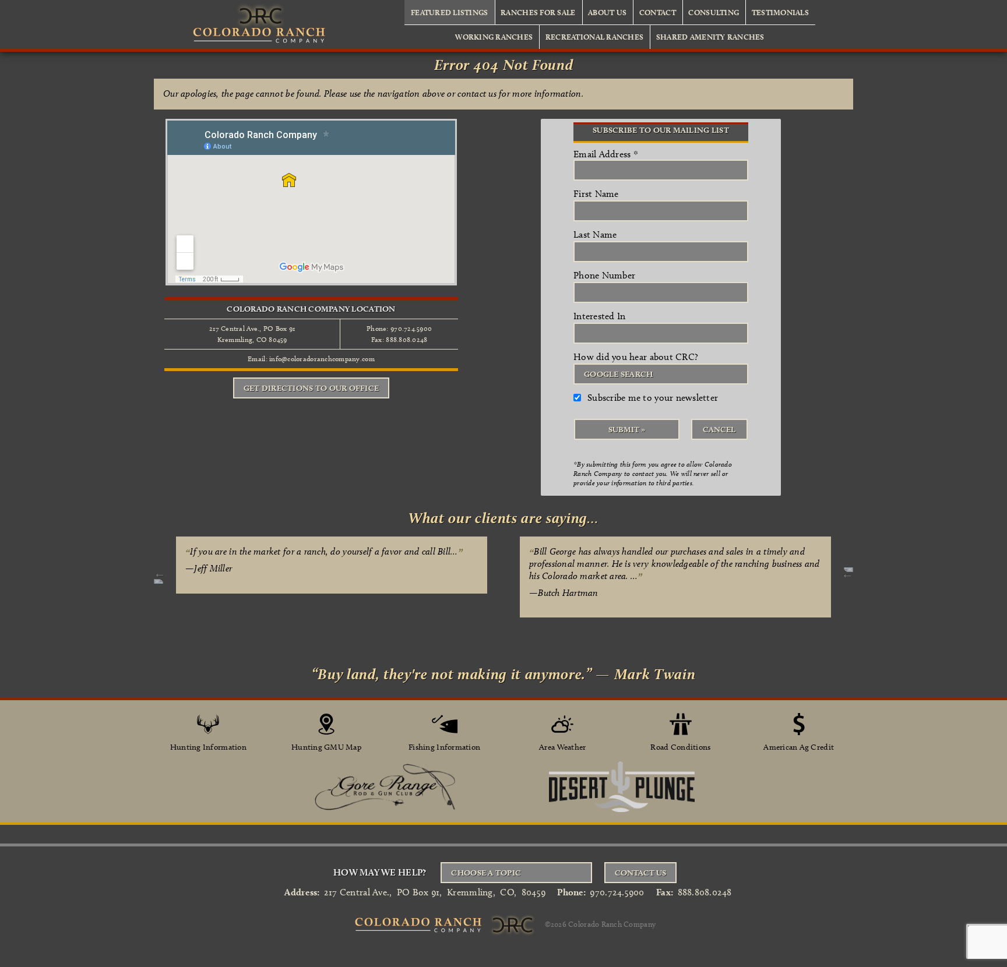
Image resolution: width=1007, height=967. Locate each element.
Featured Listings (449, 12)
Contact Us (640, 872)
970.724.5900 (617, 892)
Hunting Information (208, 747)
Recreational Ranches (594, 36)
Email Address (605, 154)
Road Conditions (680, 747)
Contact (657, 12)
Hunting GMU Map (326, 747)
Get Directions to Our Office (311, 388)
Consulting (713, 12)
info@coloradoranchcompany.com (322, 358)
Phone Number (604, 275)
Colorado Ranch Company (612, 924)
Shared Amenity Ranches (710, 36)
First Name (596, 193)
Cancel (719, 429)
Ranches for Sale (538, 12)
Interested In (599, 316)
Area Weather (562, 747)
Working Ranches (494, 36)
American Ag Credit (798, 747)
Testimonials (780, 12)
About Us (607, 12)
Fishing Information (444, 747)
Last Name (595, 234)
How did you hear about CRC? (635, 356)
